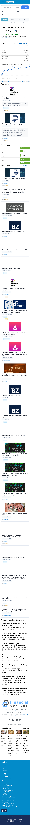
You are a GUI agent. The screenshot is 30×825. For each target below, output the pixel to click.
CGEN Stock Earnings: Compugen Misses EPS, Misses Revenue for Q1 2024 (15, 474)
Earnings (6, 110)
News (9, 22)
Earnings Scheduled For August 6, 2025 (14, 231)
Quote (6, 40)
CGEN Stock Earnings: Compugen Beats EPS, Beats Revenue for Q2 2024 (14, 454)
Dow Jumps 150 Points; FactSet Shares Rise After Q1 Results (14, 597)
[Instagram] (20, 720)
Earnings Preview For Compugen (12, 268)
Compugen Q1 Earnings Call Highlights (13, 178)
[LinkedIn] (16, 720)
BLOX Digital (14, 822)
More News (24, 84)
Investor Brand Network (7, 615)
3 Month (18, 81)
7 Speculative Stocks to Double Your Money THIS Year (14, 514)
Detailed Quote (23, 43)
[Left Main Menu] (2, 2)
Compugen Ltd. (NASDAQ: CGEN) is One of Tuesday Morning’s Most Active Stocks (14, 610)
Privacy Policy (24, 714)
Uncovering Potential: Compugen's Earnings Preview (14, 416)
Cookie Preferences (10, 820)
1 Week (8, 81)
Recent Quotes (5, 11)
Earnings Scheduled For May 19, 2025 (13, 395)
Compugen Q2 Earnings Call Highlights (13, 124)
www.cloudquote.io (15, 711)
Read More (24, 165)
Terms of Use (20, 818)
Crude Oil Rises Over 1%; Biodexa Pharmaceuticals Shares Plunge (11, 535)
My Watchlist (16, 11)
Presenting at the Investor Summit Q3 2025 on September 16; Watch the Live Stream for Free (14, 354)
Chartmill (5, 197)
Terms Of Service (16, 715)
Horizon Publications (16, 816)
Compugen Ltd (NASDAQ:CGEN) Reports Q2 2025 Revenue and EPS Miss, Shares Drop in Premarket (14, 375)
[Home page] (10, 2)
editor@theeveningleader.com (12, 807)
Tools (25, 19)
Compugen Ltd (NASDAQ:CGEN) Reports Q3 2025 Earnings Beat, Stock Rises (14, 311)
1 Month (13, 81)
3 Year (28, 81)
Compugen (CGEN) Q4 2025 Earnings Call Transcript (14, 289)
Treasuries (25, 22)
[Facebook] (13, 720)
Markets (5, 19)
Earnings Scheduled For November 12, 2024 (15, 250)
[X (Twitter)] (9, 720)
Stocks (12, 19)
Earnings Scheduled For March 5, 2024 (13, 557)
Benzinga (5, 217)
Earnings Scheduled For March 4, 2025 (13, 435)
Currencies (13, 22)
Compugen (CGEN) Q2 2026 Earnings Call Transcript (13, 97)
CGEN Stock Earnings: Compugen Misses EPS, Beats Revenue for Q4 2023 (15, 494)
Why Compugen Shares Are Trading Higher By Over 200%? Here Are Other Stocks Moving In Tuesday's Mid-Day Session (14, 577)
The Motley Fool (6, 294)
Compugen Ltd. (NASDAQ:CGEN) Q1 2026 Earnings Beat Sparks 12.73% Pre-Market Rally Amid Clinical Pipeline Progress (13, 191)
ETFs (19, 19)
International (19, 22)
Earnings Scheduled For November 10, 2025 (15, 213)
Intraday (3, 81)
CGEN (13, 30)
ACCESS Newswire (7, 360)
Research (23, 40)
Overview (4, 22)
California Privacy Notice (17, 819)
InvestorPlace (6, 479)
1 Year (23, 81)
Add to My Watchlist (5, 37)
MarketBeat (5, 138)
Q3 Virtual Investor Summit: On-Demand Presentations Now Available (13, 333)
